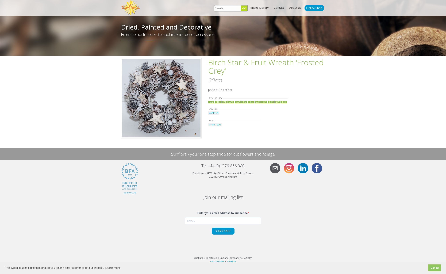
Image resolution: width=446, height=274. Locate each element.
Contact (279, 8)
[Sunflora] (131, 8)
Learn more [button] (113, 268)
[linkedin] (304, 168)
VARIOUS (213, 112)
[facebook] (318, 168)
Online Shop (314, 8)
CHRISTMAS (215, 124)
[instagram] (290, 168)
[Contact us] (276, 168)
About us (295, 8)
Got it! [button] (435, 267)
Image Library (259, 8)
